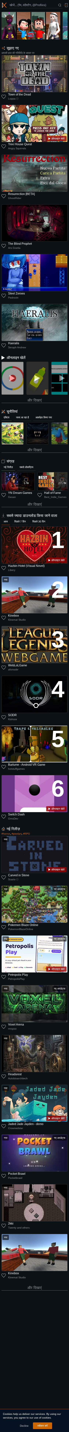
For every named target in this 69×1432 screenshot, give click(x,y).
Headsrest (15, 1074)
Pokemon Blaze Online (23, 925)
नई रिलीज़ (8, 467)
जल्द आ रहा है (22, 417)
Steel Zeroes (16, 293)
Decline (24, 1425)
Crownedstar (15, 1128)
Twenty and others (19, 1227)
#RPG (26, 833)
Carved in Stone (18, 875)
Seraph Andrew (17, 347)
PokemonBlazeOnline (20, 929)
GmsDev (13, 818)
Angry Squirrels (17, 148)
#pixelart (17, 833)
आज (6, 521)
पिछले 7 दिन (20, 521)
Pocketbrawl (15, 1177)
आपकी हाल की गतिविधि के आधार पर (17, 52)
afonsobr (13, 669)
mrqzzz (12, 1028)
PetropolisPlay (16, 978)
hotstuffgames (16, 768)
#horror (5, 833)
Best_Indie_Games (55, 497)
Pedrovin (13, 297)
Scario (11, 879)
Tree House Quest (20, 144)
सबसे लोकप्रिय (26, 467)
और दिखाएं (34, 400)
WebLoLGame (17, 665)
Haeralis (13, 343)
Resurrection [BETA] (21, 194)
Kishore (12, 719)
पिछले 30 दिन (38, 521)
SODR (12, 715)
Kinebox (13, 615)
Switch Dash (16, 814)
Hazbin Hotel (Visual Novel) (26, 565)
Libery (11, 569)
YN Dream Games (20, 492)
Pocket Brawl (16, 1173)
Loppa (11, 98)
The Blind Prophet (20, 243)
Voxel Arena (16, 1024)
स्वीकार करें (42, 1425)
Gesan (12, 497)
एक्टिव (6, 417)
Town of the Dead (19, 94)
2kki (10, 1223)
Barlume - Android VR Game (26, 764)
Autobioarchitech (18, 1078)
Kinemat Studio (17, 619)
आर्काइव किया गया (44, 417)
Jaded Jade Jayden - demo (25, 1124)
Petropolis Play (18, 974)
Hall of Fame (52, 492)
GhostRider (14, 198)
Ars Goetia (14, 247)
